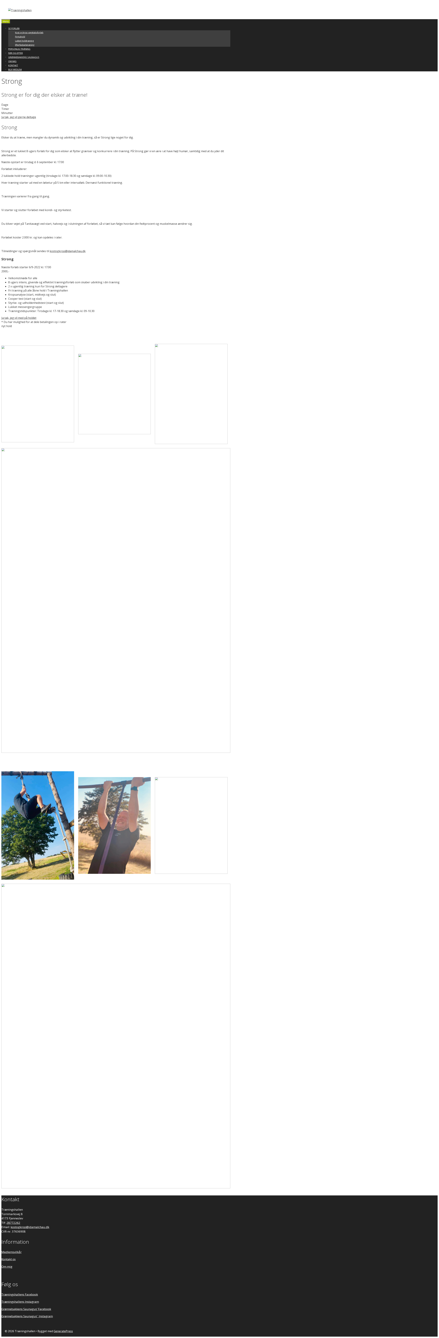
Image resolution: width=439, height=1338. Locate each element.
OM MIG (12, 61)
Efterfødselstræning (24, 44)
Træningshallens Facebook (19, 1294)
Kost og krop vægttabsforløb (29, 32)
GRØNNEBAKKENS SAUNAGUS (23, 57)
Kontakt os (8, 1259)
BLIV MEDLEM (15, 69)
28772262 (13, 1223)
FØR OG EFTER (15, 53)
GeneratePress (63, 1331)
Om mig (6, 1267)
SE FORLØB (14, 28)
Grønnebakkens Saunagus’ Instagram (27, 1316)
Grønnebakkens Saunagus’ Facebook (26, 1309)
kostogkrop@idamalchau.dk (68, 251)
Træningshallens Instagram (20, 1302)
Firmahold (20, 36)
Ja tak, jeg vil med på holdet (18, 318)
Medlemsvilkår (11, 1252)
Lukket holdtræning (24, 40)
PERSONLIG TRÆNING (19, 48)
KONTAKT (13, 65)
